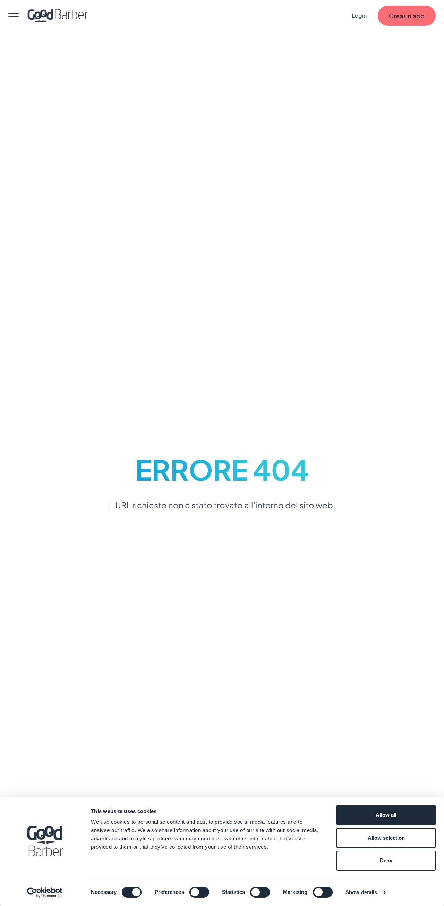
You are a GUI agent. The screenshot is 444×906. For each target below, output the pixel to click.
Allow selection (386, 838)
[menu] (13, 15)
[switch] (199, 892)
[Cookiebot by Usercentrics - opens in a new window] (45, 892)
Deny (386, 860)
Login (359, 15)
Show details (361, 892)
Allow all (386, 815)
